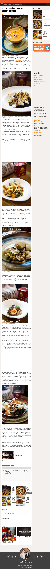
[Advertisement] (16, 152)
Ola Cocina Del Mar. (20, 60)
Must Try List (37, 77)
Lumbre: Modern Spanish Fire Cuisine (27, 499)
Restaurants (8, 465)
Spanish (12, 465)
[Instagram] (12, 556)
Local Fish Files (38, 132)
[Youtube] (15, 556)
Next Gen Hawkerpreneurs (40, 81)
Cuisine (3, 465)
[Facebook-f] (9, 556)
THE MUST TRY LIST (29, 493)
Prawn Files (37, 120)
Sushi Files (36, 125)
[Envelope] (41, 556)
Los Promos (25, 330)
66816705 (26, 471)
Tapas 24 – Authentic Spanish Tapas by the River (28, 489)
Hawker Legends (38, 79)
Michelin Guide (37, 85)
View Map (6, 479)
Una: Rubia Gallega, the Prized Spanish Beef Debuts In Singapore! (13, 489)
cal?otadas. (17, 210)
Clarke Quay (14, 502)
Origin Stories (37, 83)
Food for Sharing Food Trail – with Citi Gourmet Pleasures (13, 499)
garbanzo (9, 273)
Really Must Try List (39, 75)
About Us (25, 561)
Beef (12, 492)
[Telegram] (34, 556)
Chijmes (27, 502)
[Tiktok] (38, 556)
